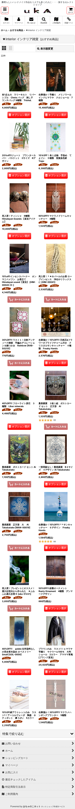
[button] (5, 10)
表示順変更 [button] (46, 48)
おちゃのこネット (32, 806)
